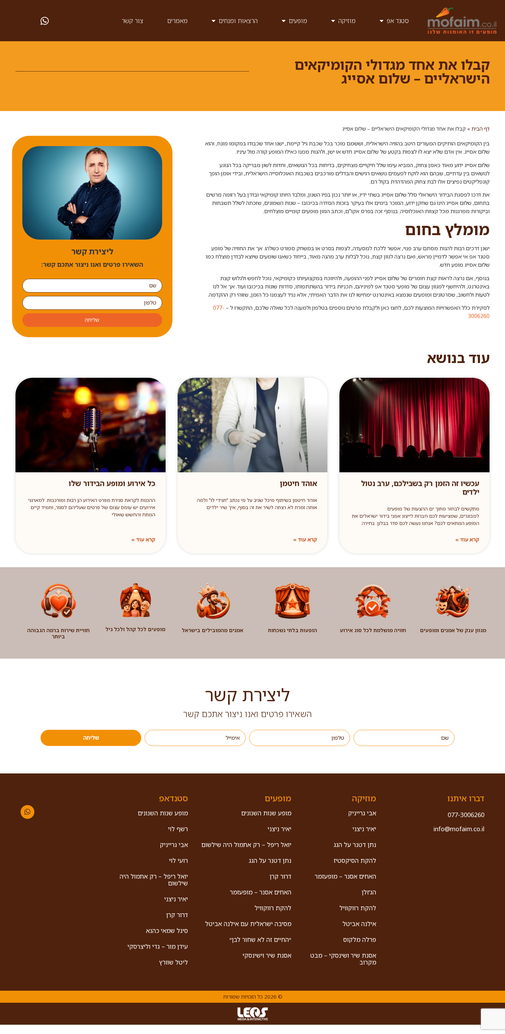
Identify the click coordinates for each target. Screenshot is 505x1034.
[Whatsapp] (27, 812)
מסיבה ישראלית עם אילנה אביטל (248, 924)
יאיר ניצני (364, 829)
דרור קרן (280, 876)
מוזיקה (347, 20)
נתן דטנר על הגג (355, 844)
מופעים (298, 20)
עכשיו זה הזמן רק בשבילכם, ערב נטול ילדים (420, 487)
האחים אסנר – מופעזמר (345, 876)
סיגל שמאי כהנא (167, 930)
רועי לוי (178, 860)
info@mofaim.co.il (459, 829)
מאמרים (177, 20)
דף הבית (480, 128)
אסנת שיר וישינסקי (267, 955)
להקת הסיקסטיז (355, 860)
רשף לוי (178, 829)
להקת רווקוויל (357, 908)
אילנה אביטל (359, 924)
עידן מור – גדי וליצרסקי (157, 946)
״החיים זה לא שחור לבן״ (260, 939)
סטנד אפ (398, 20)
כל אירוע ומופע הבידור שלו (112, 483)
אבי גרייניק (362, 813)
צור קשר (132, 20)
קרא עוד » (467, 539)
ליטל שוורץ (173, 962)
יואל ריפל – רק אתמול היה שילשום (246, 844)
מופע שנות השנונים (266, 813)
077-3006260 (466, 815)
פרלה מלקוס (359, 939)
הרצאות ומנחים (238, 20)
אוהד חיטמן (298, 483)
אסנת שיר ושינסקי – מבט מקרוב (343, 958)
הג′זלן (369, 892)
